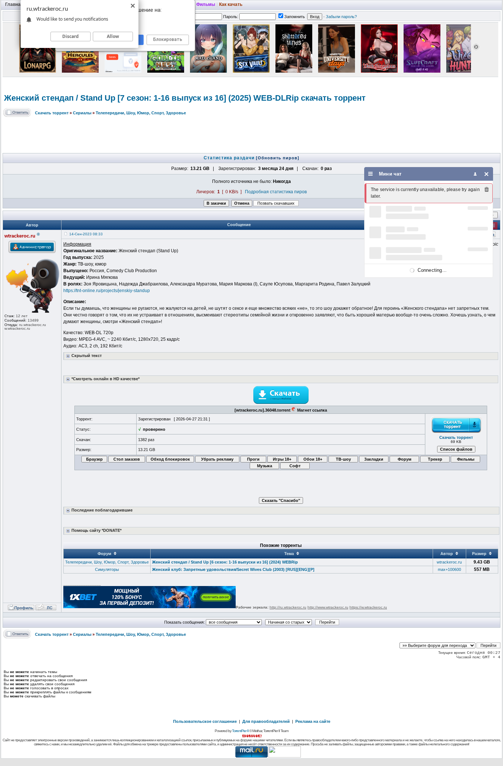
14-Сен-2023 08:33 (86, 234)
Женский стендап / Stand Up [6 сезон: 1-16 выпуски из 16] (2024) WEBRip (225, 562)
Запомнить (294, 16)
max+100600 (449, 569)
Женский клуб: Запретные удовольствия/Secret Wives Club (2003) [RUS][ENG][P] (233, 569)
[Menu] (370, 174)
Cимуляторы (107, 569)
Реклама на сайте (312, 721)
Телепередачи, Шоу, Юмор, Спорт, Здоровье (141, 113)
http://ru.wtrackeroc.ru (288, 607)
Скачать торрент (51, 113)
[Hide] (486, 174)
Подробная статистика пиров (276, 191)
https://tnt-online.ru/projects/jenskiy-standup (106, 290)
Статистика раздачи (230, 157)
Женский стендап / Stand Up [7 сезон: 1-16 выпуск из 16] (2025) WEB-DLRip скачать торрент (185, 98)
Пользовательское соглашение (205, 721)
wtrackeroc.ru (449, 562)
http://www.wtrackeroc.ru (327, 607)
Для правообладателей (266, 721)
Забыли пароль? (341, 16)
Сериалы (82, 113)
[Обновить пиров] (277, 158)
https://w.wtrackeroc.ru (368, 607)
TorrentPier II (240, 731)
